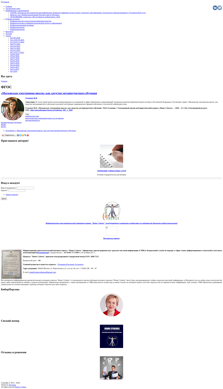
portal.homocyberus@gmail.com (42, 272)
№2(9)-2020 (14, 55)
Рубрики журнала (13, 19)
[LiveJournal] (25, 135)
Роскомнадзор (42, 253)
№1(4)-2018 (14, 65)
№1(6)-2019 (14, 61)
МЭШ (3, 125)
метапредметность (32, 120)
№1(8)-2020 (14, 57)
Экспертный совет (13, 9)
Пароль (4, 190)
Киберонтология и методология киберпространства (30, 21)
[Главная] (5, 2)
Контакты (9, 32)
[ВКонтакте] (18, 135)
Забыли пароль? (12, 195)
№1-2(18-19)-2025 (17, 40)
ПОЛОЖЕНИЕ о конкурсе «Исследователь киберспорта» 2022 (35, 17)
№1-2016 (13, 71)
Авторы (9, 34)
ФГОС (3, 127)
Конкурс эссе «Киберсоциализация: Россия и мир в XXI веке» (35, 15)
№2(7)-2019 (14, 59)
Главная (9, 6)
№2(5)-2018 (14, 63)
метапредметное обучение (11, 122)
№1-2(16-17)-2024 (17, 42)
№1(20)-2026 (15, 38)
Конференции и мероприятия (17, 11)
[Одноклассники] (23, 135)
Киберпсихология (17, 27)
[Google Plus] (28, 135)
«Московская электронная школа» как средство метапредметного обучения (49, 93)
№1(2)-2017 (14, 69)
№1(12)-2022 (15, 50)
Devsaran (12, 385)
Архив (8, 36)
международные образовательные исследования (44, 118)
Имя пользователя (9, 188)
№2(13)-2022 (15, 48)
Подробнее (41, 131)
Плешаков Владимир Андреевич (71, 264)
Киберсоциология (17, 29)
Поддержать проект (111, 238)
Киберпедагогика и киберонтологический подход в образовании (36, 23)
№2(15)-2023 (15, 44)
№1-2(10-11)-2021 (17, 52)
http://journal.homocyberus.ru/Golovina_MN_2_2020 (51, 110)
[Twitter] (20, 135)
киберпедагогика (32, 116)
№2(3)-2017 (14, 67)
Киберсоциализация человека (22, 25)
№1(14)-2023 (15, 46)
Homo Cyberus (20, 387)
